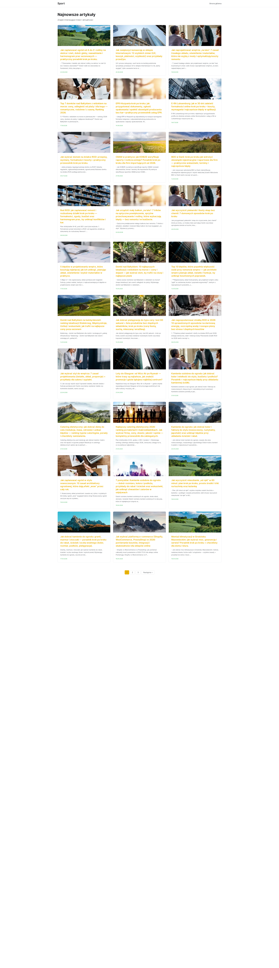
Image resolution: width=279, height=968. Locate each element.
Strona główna (215, 3)
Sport (61, 3)
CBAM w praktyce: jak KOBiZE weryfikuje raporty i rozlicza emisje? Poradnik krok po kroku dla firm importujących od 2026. (138, 160)
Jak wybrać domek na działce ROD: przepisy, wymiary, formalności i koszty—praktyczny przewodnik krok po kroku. (83, 160)
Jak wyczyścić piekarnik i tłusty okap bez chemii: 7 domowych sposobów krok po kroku (193, 213)
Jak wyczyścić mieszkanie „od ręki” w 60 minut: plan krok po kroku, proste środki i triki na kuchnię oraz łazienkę (195, 483)
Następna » (148, 572)
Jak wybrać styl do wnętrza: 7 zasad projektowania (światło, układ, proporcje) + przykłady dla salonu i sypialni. (82, 376)
